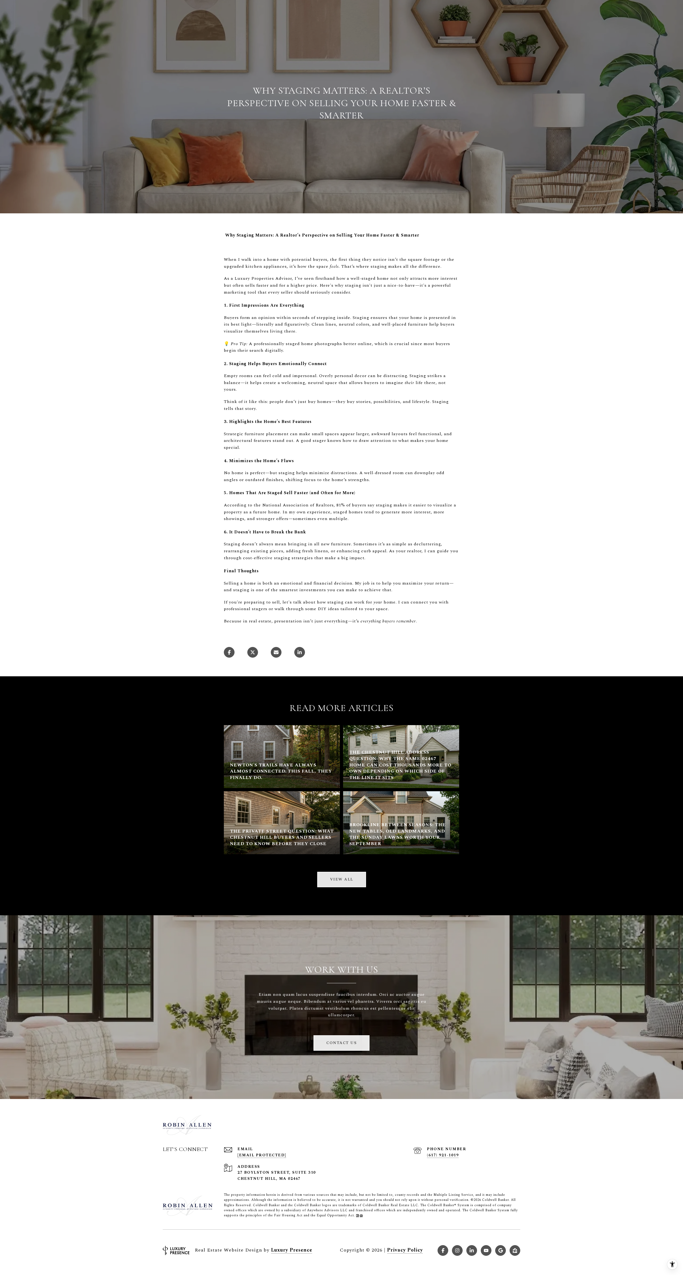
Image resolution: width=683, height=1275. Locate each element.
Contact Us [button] (341, 1043)
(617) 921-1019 (443, 1155)
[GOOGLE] (500, 1250)
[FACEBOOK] (443, 1250)
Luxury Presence (291, 1250)
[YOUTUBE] (486, 1250)
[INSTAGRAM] (457, 1250)
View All (341, 879)
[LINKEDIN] (471, 1250)
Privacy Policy (405, 1250)
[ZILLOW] (515, 1250)
